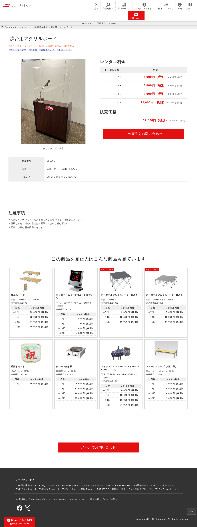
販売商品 (69, 46)
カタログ (190, 8)
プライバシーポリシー (39, 499)
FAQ (179, 8)
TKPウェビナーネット (162, 485)
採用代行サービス (144, 489)
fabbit (51, 485)
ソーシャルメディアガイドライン (70, 499)
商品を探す (108, 8)
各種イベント (65, 49)
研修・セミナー (18, 49)
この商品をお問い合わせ (143, 134)
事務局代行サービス (122, 489)
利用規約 (20, 499)
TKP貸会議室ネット (26, 485)
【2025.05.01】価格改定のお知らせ (99, 23)
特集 (96, 8)
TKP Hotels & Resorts (118, 485)
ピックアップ (106, 269)
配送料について (165, 8)
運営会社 (94, 499)
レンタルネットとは (144, 8)
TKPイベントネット (26, 489)
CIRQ (42, 485)
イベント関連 (37, 46)
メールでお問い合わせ (98, 447)
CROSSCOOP (63, 485)
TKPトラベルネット (165, 489)
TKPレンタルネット (11, 27)
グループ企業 (108, 499)
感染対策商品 (55, 46)
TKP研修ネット (141, 485)
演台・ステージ (18, 46)
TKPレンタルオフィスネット (89, 485)
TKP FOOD (103, 489)
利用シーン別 (124, 8)
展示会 (33, 49)
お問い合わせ (136, 18)
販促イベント (48, 49)
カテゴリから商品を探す (36, 27)
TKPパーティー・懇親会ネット (78, 489)
